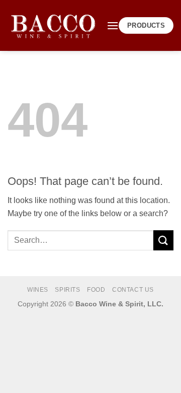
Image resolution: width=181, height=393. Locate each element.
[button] (113, 25)
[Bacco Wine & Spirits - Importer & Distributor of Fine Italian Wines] (53, 25)
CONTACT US (133, 289)
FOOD (96, 289)
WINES (37, 289)
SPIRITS (67, 289)
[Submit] (163, 240)
